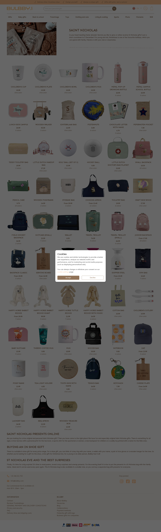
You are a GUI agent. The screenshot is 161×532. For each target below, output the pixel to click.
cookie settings (63, 272)
